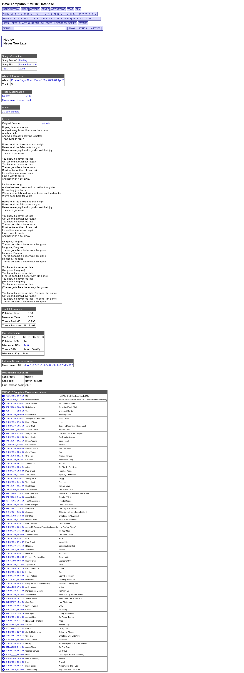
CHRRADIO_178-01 (15, 538)
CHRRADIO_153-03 (15, 643)
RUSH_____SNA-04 (15, 655)
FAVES (49, 23)
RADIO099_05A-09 (15, 670)
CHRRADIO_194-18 (15, 651)
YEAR (70, 9)
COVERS (34, 9)
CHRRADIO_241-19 (15, 531)
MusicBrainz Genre (13, 100)
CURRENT (33, 23)
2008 (22, 68)
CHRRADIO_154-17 (15, 403)
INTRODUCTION (11, 9)
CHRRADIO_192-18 (15, 437)
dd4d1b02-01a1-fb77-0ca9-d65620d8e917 (48, 365)
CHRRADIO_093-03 (15, 662)
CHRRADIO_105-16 (15, 535)
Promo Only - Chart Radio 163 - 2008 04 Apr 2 (37, 80)
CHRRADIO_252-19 (15, 471)
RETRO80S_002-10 (15, 625)
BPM (78, 9)
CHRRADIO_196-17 (15, 666)
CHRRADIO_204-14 (15, 448)
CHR (28, 95)
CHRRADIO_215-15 (15, 475)
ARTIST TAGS (58, 9)
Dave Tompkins (14, 4)
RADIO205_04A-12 (15, 497)
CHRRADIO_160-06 (15, 415)
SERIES (72, 23)
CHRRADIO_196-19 (15, 617)
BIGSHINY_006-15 (15, 430)
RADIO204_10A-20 (15, 441)
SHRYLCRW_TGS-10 (15, 561)
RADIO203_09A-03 (15, 407)
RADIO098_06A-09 (15, 550)
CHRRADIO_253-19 (15, 452)
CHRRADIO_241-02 (15, 546)
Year (4, 68)
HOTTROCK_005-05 (15, 501)
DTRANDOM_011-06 (15, 400)
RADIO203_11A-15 (15, 433)
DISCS (24, 9)
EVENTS (83, 23)
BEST (14, 23)
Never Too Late (28, 64)
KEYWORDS (60, 23)
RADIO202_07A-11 (15, 508)
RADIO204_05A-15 (15, 493)
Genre (5, 95)
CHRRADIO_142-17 (15, 505)
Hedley (23, 60)
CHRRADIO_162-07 (15, 463)
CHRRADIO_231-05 (15, 426)
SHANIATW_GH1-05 (15, 598)
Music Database (42, 4)
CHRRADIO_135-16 (15, 572)
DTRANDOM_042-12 (15, 516)
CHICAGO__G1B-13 (15, 512)
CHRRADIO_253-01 (15, 467)
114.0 (26, 345)
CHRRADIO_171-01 (15, 621)
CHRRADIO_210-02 (15, 418)
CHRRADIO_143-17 (15, 583)
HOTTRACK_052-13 (15, 628)
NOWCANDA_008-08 (15, 640)
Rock (28, 100)
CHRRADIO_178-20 (15, 422)
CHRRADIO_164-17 (15, 460)
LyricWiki (45, 123)
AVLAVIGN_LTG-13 (15, 587)
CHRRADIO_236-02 (15, 523)
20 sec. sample (10, 111)
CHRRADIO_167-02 (15, 606)
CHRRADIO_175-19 (15, 591)
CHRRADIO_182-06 (15, 527)
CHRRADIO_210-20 (15, 482)
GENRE (45, 9)
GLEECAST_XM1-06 (15, 602)
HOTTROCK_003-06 (15, 580)
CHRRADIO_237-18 (15, 565)
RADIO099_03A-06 (15, 613)
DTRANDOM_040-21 (15, 647)
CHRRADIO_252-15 (15, 557)
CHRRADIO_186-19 (15, 576)
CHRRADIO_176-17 (15, 542)
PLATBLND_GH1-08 (15, 568)
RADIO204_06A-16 (15, 610)
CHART (23, 23)
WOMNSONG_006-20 (15, 658)
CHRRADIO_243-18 (15, 595)
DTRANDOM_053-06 (15, 490)
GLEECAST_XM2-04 (15, 636)
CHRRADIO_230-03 (15, 553)
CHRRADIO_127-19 (15, 632)
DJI (42, 23)
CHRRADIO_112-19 (15, 520)
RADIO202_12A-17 (15, 456)
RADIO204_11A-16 (15, 486)
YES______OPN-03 (15, 411)
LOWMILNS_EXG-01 (15, 445)
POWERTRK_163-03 (15, 396)
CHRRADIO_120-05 (15, 478)
